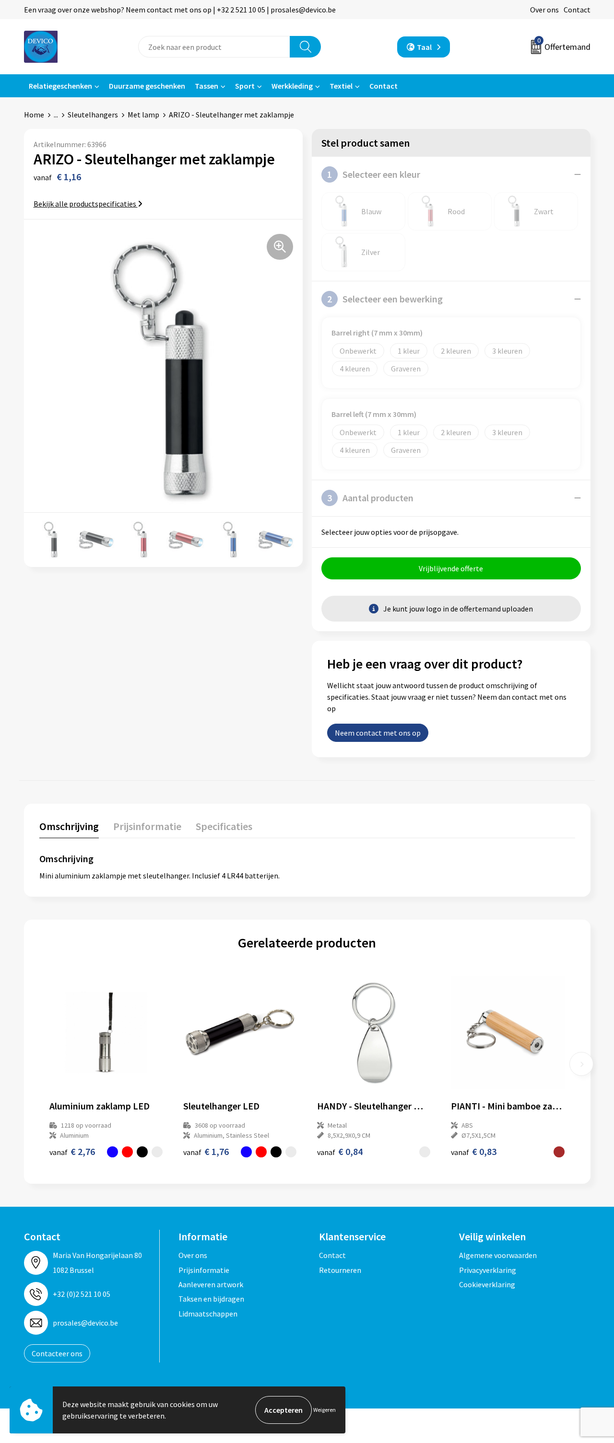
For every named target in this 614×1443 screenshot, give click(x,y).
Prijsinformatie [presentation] (147, 826)
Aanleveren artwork (210, 1284)
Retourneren (340, 1270)
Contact (577, 9)
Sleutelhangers (93, 114)
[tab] (69, 828)
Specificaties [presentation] (224, 826)
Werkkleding (292, 86)
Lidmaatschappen (207, 1313)
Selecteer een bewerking (385, 299)
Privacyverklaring (487, 1270)
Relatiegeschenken (60, 86)
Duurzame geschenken (147, 86)
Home (34, 114)
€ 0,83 (473, 1151)
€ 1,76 (206, 1151)
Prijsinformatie (203, 1270)
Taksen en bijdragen (211, 1299)
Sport (245, 86)
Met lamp (143, 114)
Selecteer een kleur (373, 174)
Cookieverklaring (487, 1284)
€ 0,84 (340, 1151)
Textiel (341, 86)
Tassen (206, 86)
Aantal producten (370, 498)
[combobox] (214, 47)
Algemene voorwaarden (498, 1255)
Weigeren (324, 1409)
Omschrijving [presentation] (69, 826)
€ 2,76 (72, 1151)
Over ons (544, 9)
